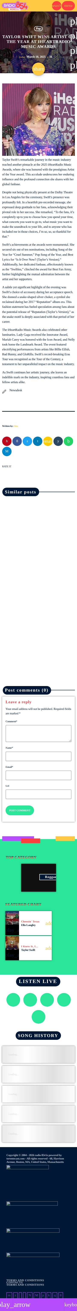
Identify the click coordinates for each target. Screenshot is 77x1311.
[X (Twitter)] (15, 1295)
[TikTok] (24, 1295)
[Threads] (30, 1295)
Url (7, 785)
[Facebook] (60, 1295)
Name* (9, 747)
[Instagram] (54, 1295)
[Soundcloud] (43, 1295)
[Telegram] (37, 1295)
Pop (38, 28)
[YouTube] (9, 1295)
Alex (16, 426)
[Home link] (15, 6)
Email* (9, 766)
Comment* (11, 721)
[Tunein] (20, 1295)
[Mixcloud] (49, 1295)
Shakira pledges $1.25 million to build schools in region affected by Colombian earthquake (37, 562)
